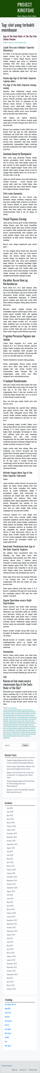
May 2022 (10, 978)
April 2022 (10, 981)
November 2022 (12, 967)
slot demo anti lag (15, 732)
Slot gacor (8, 1045)
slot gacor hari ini (10, 1004)
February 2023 (11, 956)
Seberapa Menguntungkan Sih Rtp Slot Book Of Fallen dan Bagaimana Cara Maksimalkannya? (20, 783)
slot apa (8, 732)
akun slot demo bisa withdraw (14, 710)
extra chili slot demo (24, 726)
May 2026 (10, 815)
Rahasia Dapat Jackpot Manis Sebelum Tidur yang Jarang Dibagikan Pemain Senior (21, 767)
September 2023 (12, 931)
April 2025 (10, 862)
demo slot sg (15, 726)
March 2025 (11, 866)
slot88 (7, 1037)
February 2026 (11, 826)
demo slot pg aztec (29, 721)
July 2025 (10, 851)
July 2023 (10, 938)
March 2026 (11, 822)
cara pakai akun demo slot (9, 717)
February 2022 (11, 989)
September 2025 (12, 844)
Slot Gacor (8, 1033)
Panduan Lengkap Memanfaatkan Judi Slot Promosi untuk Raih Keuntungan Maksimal (20, 761)
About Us (14, 1070)
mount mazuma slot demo (23, 728)
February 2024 (11, 913)
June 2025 (10, 855)
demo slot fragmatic (23, 719)
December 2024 (12, 877)
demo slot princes (23, 724)
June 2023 (10, 942)
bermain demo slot (15, 713)
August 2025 (11, 848)
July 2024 (10, 895)
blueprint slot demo (25, 713)
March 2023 (11, 953)
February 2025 (11, 869)
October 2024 (11, 884)
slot (6, 1041)
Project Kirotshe (25, 7)
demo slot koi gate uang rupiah (16, 721)
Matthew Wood (22, 42)
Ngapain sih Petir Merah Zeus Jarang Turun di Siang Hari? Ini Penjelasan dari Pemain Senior (20, 775)
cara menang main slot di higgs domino (24, 715)
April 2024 (10, 906)
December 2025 (12, 833)
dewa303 (7, 1008)
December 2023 (12, 920)
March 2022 (11, 985)
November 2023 (12, 924)
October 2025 (11, 840)
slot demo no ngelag (26, 732)
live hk (7, 1025)
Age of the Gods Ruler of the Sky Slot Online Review (20, 37)
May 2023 (10, 945)
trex (10, 1065)
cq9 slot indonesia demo (23, 717)
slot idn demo (16, 734)
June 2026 (10, 812)
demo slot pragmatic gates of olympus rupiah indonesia (17, 723)
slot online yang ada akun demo (28, 734)
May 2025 (10, 859)
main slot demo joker (12, 728)
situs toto (8, 1012)
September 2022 (12, 974)
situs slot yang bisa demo (21, 730)
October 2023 (11, 927)
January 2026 (11, 830)
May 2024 (10, 902)
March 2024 (11, 909)
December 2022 (12, 963)
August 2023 (11, 934)
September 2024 (12, 887)
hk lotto (7, 1016)
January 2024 (11, 916)
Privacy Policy (33, 1070)
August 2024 (11, 891)
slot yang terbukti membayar (10, 736)
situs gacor (8, 1021)
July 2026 (10, 808)
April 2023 (10, 949)
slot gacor (8, 1029)
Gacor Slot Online (12, 708)
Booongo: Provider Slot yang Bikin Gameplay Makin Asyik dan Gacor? (20, 790)
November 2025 (12, 837)
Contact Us (22, 1070)
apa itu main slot (26, 710)
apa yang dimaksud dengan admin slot (25, 711)
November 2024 (12, 880)
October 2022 (11, 971)
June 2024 (10, 898)
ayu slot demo (6, 713)
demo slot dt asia (13, 719)
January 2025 (11, 873)
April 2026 (10, 819)
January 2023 (11, 960)
